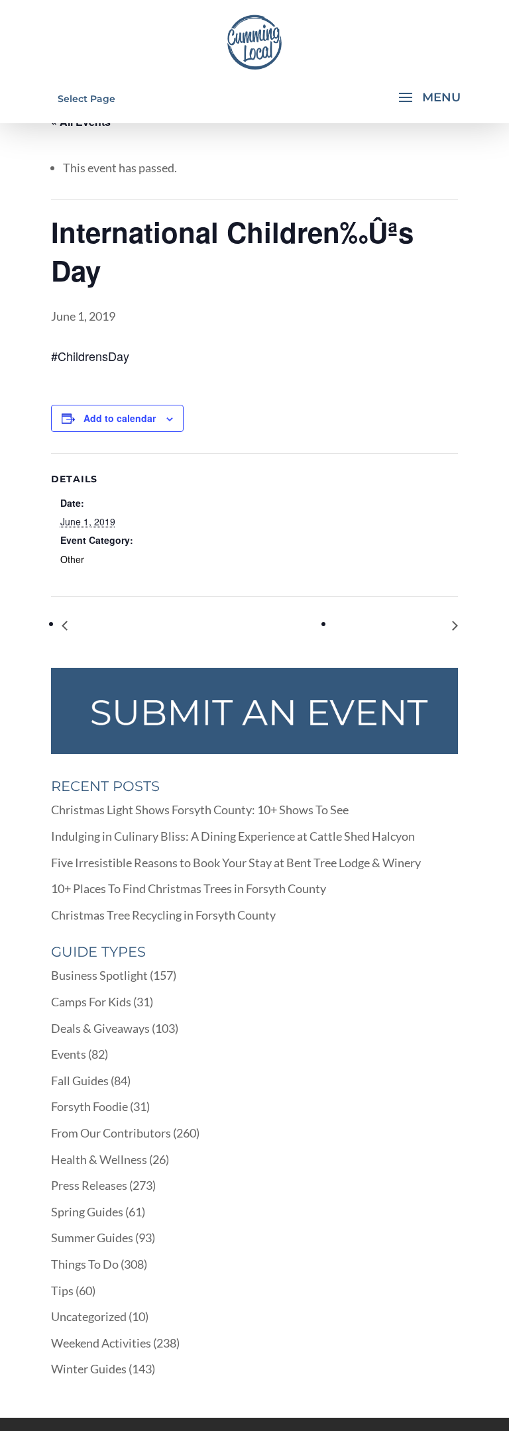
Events (68, 1054)
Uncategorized (89, 1316)
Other (72, 559)
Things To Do (85, 1264)
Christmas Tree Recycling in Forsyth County (163, 915)
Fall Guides (80, 1080)
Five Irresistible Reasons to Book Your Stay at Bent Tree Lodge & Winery (236, 862)
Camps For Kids (91, 1001)
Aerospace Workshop (393, 625)
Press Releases (89, 1185)
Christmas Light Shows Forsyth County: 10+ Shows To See (200, 809)
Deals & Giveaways (100, 1028)
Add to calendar (120, 418)
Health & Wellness (99, 1159)
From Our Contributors (111, 1133)
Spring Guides (87, 1211)
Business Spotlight (99, 975)
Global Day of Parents (127, 625)
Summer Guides (92, 1237)
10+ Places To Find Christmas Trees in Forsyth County (188, 888)
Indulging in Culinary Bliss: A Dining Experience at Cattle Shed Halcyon (233, 836)
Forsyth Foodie (89, 1106)
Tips (62, 1290)
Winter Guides (89, 1368)
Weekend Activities (101, 1343)
